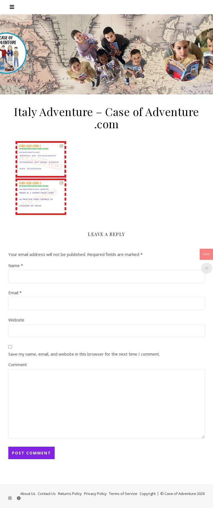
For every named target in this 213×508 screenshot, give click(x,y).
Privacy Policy (95, 493)
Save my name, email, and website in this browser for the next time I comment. (84, 354)
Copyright (148, 493)
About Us (28, 493)
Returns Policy (70, 493)
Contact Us (47, 493)
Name (15, 265)
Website (16, 320)
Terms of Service (123, 493)
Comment (17, 364)
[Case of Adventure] (106, 54)
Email (15, 292)
